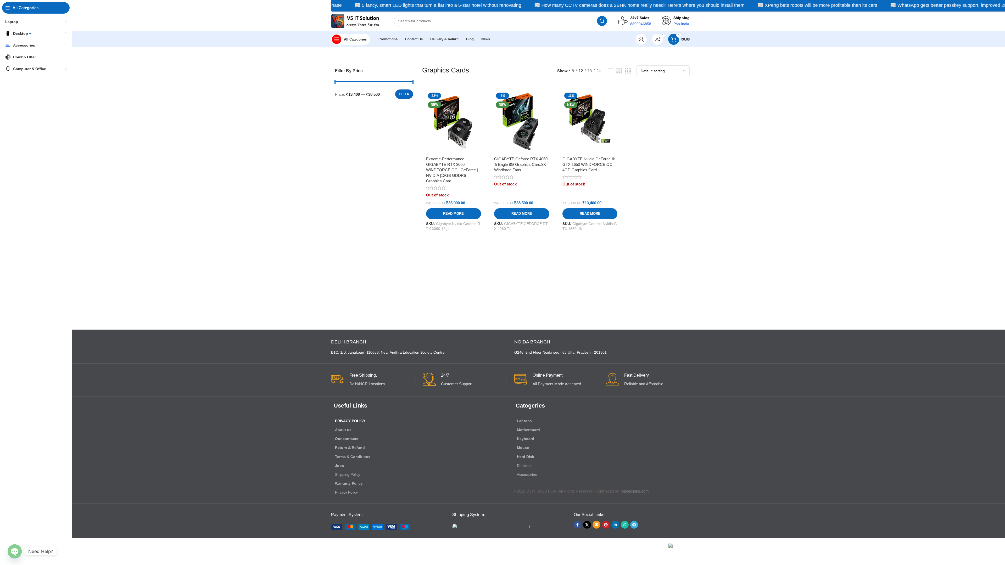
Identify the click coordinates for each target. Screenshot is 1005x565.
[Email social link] (596, 525)
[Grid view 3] (619, 71)
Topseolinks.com (634, 491)
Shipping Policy (347, 474)
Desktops (524, 466)
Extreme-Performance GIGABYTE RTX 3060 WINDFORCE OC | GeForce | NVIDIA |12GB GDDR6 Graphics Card (452, 170)
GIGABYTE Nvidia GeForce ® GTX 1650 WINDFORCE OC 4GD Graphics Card (588, 164)
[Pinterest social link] (606, 525)
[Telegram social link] (634, 525)
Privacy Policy (350, 421)
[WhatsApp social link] (625, 525)
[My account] (641, 39)
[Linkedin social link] (615, 525)
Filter (404, 94)
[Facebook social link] (578, 525)
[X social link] (587, 525)
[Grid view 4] (628, 71)
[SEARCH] (602, 21)
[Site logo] (357, 20)
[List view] (610, 71)
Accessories (527, 474)
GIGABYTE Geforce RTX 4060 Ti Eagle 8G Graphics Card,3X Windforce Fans (521, 164)
